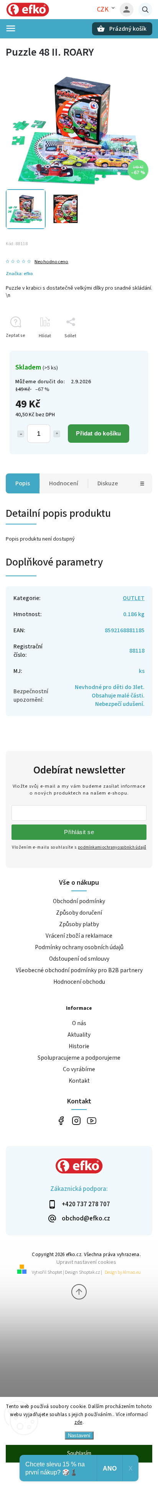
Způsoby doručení (79, 913)
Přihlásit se (79, 832)
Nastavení (79, 1435)
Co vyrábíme (79, 1069)
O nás (79, 1023)
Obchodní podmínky (79, 901)
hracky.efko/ (76, 1120)
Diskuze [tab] (107, 483)
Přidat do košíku (98, 433)
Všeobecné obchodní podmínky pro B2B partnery (79, 970)
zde (78, 1422)
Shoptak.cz (89, 1272)
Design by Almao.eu (123, 1272)
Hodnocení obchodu (79, 982)
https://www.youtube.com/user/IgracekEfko (91, 1120)
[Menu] (10, 28)
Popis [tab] (22, 483)
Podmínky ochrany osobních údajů (79, 947)
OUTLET (134, 598)
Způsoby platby (79, 924)
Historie (79, 1046)
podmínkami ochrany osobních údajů (112, 847)
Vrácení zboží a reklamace (79, 936)
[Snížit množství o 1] (20, 433)
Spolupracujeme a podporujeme (79, 1058)
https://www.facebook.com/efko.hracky (61, 1120)
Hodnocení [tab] (63, 483)
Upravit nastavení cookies (86, 1262)
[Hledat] (145, 9)
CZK (103, 9)
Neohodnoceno (51, 261)
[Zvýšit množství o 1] (56, 433)
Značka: (19, 273)
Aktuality (79, 1035)
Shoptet (55, 1272)
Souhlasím (79, 1453)
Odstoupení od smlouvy (79, 959)
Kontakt (79, 1081)
